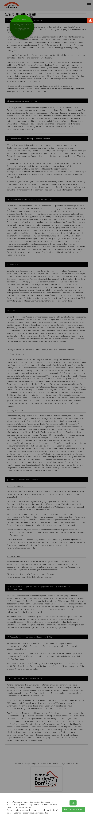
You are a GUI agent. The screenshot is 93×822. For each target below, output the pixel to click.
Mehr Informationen (73, 809)
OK (73, 802)
